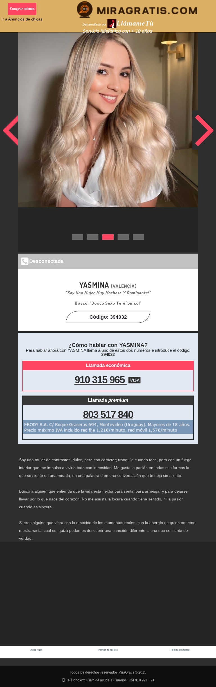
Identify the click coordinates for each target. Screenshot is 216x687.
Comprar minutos (22, 8)
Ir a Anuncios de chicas (21, 19)
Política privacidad (180, 650)
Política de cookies (108, 650)
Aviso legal (36, 650)
